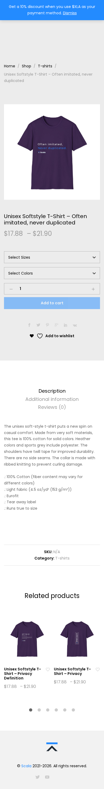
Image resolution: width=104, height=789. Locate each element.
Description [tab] (52, 391)
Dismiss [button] (70, 13)
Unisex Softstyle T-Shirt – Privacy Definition (22, 673)
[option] (52, 152)
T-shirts (62, 558)
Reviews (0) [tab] (52, 407)
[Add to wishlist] (47, 669)
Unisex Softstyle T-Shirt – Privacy (72, 671)
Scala (26, 766)
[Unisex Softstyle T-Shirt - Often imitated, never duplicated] (29, 325)
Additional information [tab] (52, 399)
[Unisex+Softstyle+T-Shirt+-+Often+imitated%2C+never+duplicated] (38, 325)
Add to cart (52, 303)
